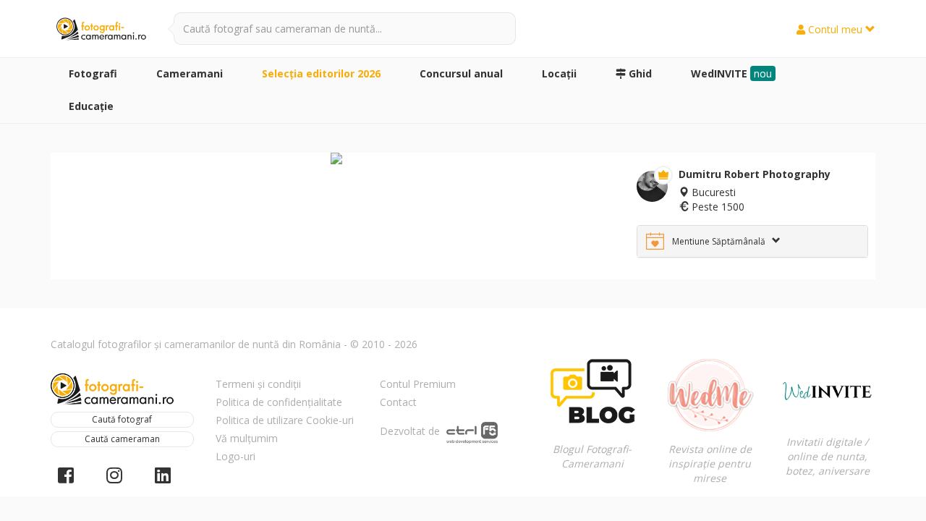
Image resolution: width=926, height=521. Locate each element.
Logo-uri (235, 456)
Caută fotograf (122, 419)
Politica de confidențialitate (279, 402)
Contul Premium (418, 384)
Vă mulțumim (247, 438)
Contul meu (835, 29)
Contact (398, 402)
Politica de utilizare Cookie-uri (285, 420)
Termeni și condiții (258, 384)
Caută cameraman (122, 439)
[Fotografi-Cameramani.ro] (101, 30)
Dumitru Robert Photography (755, 174)
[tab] (752, 241)
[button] (752, 241)
